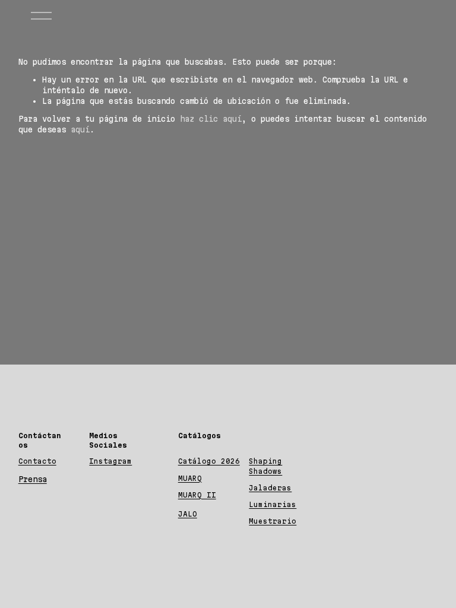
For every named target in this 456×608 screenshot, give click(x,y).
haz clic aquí (211, 119)
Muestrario (272, 521)
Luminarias (272, 504)
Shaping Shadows (265, 465)
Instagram (110, 461)
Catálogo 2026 (209, 461)
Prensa (32, 479)
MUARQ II (197, 495)
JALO (187, 514)
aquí (80, 129)
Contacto (37, 461)
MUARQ (190, 478)
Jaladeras (270, 488)
